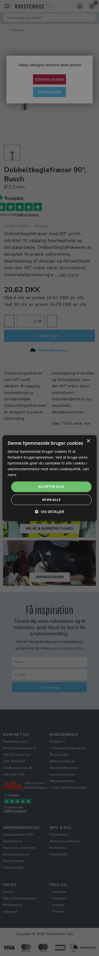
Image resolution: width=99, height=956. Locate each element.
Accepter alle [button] (51, 486)
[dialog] (50, 478)
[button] (49, 512)
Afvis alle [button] (51, 499)
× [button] (88, 441)
